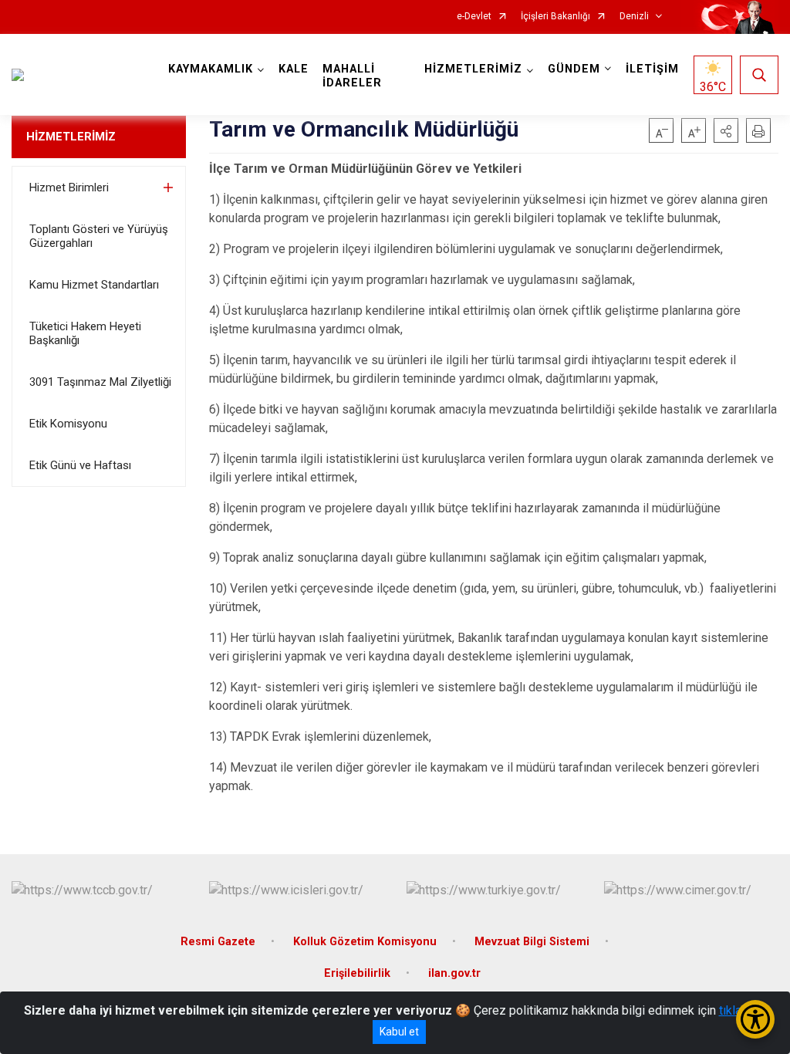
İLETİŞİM (652, 69)
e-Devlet (474, 17)
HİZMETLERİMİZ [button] (473, 69)
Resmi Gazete (218, 941)
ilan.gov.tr (454, 973)
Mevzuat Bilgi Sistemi (531, 941)
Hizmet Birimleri (69, 187)
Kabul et (399, 1031)
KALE (294, 69)
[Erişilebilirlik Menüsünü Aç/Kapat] (755, 1019)
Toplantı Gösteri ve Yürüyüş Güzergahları (98, 236)
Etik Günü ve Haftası (80, 465)
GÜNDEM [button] (574, 69)
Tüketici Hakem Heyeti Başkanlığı (85, 333)
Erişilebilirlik (357, 973)
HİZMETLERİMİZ (71, 137)
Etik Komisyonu (68, 424)
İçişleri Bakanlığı (555, 17)
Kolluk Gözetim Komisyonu (365, 941)
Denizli (634, 17)
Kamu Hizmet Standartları (94, 285)
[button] (726, 130)
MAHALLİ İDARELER (352, 76)
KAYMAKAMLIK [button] (210, 69)
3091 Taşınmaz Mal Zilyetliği (100, 382)
